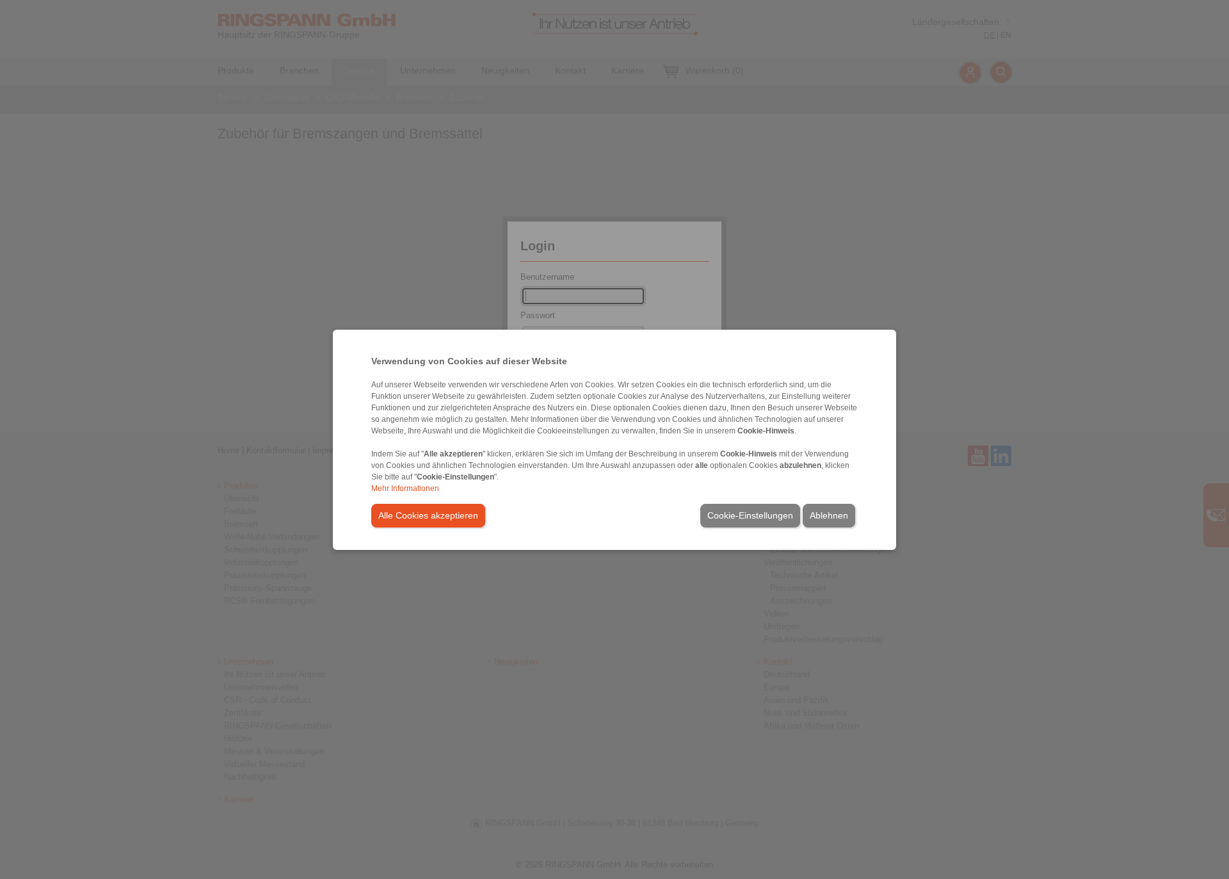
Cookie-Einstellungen (750, 515)
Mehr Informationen (405, 488)
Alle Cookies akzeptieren (428, 515)
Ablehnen (829, 515)
